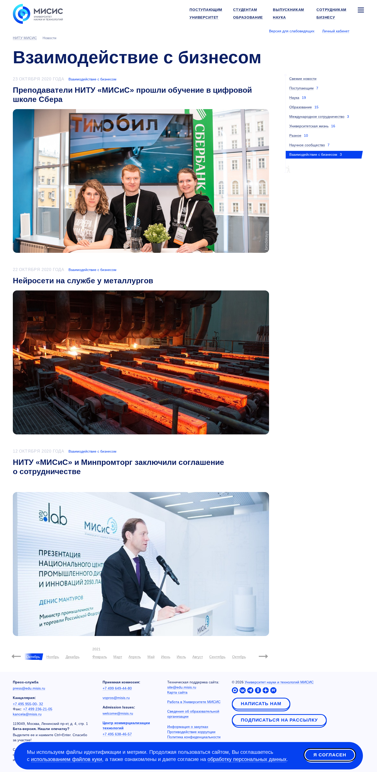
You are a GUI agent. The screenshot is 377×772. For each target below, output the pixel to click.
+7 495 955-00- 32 (28, 704)
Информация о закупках (187, 727)
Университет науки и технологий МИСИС (279, 682)
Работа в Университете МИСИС (194, 702)
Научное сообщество (307, 145)
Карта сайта (177, 692)
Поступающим (301, 88)
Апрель (134, 657)
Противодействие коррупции (191, 732)
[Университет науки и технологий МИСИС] (38, 13)
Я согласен (329, 754)
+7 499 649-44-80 (117, 688)
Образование (300, 107)
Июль (181, 657)
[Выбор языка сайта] (360, 30)
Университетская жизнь (309, 126)
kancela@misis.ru (27, 714)
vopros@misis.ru (116, 698)
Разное (295, 135)
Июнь (165, 657)
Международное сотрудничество (316, 116)
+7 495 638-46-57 (117, 734)
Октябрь (239, 657)
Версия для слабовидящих (291, 31)
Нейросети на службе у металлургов (83, 280)
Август (197, 657)
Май (151, 657)
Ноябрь (52, 657)
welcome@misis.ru (118, 713)
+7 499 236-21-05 (37, 709)
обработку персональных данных (246, 759)
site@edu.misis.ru (181, 687)
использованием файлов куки (66, 759)
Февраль (99, 657)
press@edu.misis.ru (29, 688)
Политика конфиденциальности (194, 737)
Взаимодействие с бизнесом (92, 79)
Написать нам (261, 703)
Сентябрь (217, 657)
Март (117, 657)
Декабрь (73, 657)
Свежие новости (302, 79)
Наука (294, 98)
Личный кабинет (335, 31)
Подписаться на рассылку (279, 720)
